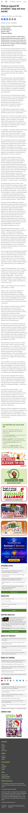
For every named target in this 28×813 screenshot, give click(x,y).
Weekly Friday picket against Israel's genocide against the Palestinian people (12, 586)
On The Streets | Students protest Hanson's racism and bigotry (14, 639)
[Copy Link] (15, 19)
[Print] (10, 19)
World (3, 747)
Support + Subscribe (16, 1)
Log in (25, 1)
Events (3, 769)
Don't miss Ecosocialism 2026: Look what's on (13, 664)
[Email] (12, 19)
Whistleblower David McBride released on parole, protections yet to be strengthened (13, 687)
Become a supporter (8, 439)
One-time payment (10, 442)
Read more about (8, 802)
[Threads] (23, 680)
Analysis (3, 746)
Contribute (4, 766)
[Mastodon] (2, 19)
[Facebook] (5, 19)
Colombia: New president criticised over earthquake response (14, 705)
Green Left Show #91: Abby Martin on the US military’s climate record (12, 695)
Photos (3, 756)
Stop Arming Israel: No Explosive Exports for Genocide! (12, 571)
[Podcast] (5, 680)
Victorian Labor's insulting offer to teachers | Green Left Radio (14, 647)
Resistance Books (6, 776)
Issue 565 (14, 16)
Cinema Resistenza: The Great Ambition (11, 574)
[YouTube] (2, 680)
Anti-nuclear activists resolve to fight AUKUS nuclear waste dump (12, 701)
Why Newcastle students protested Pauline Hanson (14, 674)
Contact (3, 768)
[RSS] (26, 680)
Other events (14, 592)
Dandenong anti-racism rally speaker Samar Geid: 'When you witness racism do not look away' (13, 661)
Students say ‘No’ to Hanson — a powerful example (14, 708)
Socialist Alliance (6, 778)
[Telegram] (17, 680)
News (3, 744)
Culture (20, 16)
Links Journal (5, 775)
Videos (3, 759)
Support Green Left (8, 615)
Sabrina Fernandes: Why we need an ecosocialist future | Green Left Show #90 (13, 653)
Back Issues (4, 750)
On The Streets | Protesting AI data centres (12, 650)
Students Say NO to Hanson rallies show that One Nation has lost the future (13, 671)
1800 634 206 (14, 446)
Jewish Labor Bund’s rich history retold (11, 698)
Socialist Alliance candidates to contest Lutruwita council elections (13, 691)
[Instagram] (13, 680)
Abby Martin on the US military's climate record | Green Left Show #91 (13, 643)
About (3, 764)
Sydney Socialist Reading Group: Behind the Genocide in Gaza (12, 579)
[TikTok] (10, 680)
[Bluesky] (7, 19)
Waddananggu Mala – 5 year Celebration (11, 582)
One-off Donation (10, 435)
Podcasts (4, 757)
